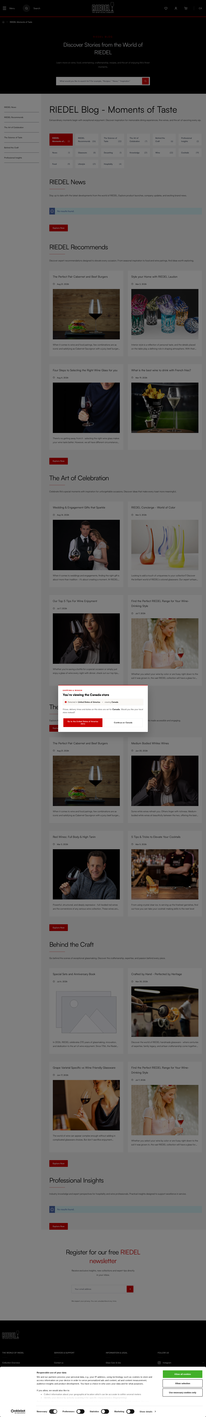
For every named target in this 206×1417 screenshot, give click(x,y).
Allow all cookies (182, 1374)
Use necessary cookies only (182, 1392)
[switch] (81, 1411)
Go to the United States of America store (83, 722)
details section (132, 1401)
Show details (146, 1411)
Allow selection (182, 1383)
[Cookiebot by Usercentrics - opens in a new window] (18, 1411)
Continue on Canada (123, 722)
